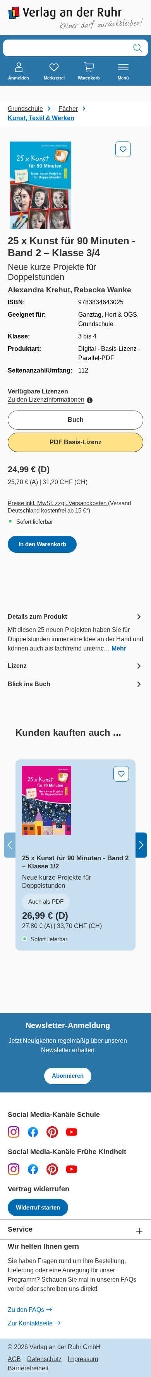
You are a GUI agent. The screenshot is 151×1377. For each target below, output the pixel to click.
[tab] (75, 632)
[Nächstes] (141, 845)
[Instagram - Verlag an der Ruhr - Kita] (13, 1169)
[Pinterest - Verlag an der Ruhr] (52, 1132)
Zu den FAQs (26, 1309)
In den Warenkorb (42, 544)
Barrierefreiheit (28, 1368)
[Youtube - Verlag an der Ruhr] (71, 1132)
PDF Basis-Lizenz (75, 442)
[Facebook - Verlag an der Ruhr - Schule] (33, 1132)
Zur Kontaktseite (30, 1323)
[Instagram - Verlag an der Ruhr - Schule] (13, 1132)
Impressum (83, 1359)
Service (20, 1229)
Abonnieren (68, 1075)
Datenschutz (44, 1359)
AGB (14, 1359)
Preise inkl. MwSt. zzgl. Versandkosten (58, 503)
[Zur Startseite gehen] (75, 18)
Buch (76, 419)
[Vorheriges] (9, 845)
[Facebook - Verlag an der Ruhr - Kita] (33, 1169)
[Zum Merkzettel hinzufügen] (123, 149)
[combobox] (65, 48)
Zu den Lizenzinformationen (46, 399)
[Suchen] (137, 48)
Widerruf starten (38, 1207)
